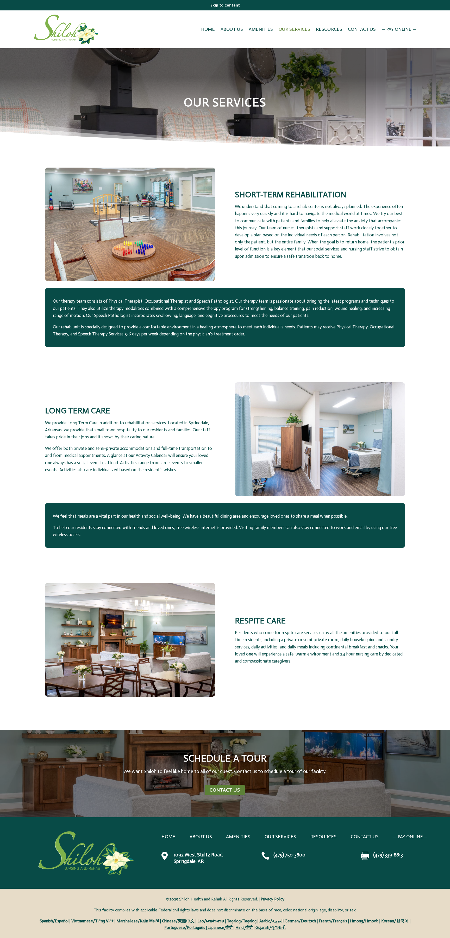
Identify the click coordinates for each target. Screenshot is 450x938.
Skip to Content (225, 5)
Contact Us (362, 29)
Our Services (294, 29)
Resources (329, 29)
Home (208, 29)
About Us (232, 29)
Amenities (261, 29)
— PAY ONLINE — (399, 29)
